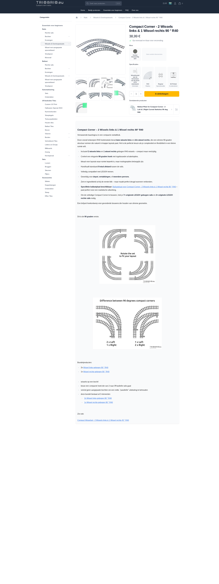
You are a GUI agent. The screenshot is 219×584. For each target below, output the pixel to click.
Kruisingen (49, 40)
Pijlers (47, 174)
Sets (46, 93)
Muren (47, 130)
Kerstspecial (49, 156)
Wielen (47, 181)
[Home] (77, 17)
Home (83, 10)
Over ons (135, 10)
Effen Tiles (49, 196)
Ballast (45, 61)
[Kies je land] (170, 3)
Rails (44, 29)
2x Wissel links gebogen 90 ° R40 (98, 398)
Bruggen (48, 167)
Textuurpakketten (51, 119)
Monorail (48, 57)
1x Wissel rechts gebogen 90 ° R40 (98, 402)
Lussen (47, 163)
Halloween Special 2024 (53, 108)
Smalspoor (49, 54)
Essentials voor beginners (52, 25)
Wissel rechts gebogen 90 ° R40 (96, 372)
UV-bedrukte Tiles (49, 101)
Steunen (48, 170)
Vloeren (48, 134)
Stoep (47, 192)
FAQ (127, 10)
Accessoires (47, 178)
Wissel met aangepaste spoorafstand (53, 49)
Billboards (48, 148)
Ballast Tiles (49, 126)
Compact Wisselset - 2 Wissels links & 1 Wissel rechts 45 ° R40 (103, 420)
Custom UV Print (51, 104)
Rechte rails (49, 33)
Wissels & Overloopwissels (54, 44)
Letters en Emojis (51, 145)
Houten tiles (49, 123)
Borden (47, 137)
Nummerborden (50, 112)
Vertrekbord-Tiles (51, 141)
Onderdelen (49, 97)
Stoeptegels (49, 115)
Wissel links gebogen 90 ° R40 (95, 368)
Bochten (48, 36)
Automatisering (48, 90)
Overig (47, 152)
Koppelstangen (50, 185)
